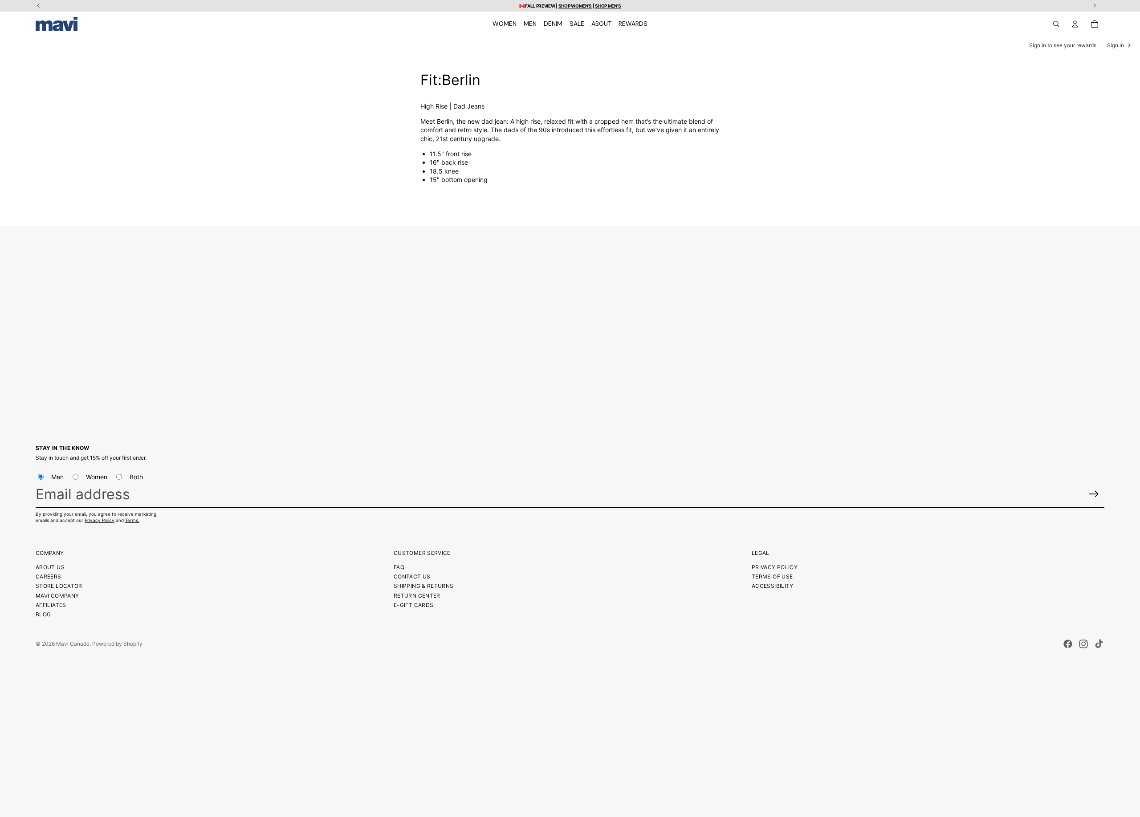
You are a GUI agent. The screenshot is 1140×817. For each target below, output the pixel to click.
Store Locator (59, 585)
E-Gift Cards (413, 605)
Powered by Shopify (117, 643)
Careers (48, 576)
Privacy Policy (99, 520)
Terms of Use (772, 576)
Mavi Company (57, 595)
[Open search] (1056, 24)
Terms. (132, 520)
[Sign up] (1093, 494)
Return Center (417, 595)
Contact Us (412, 576)
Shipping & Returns (423, 585)
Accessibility (773, 585)
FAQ (399, 567)
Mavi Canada (73, 643)
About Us (50, 567)
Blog (43, 614)
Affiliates (51, 605)
